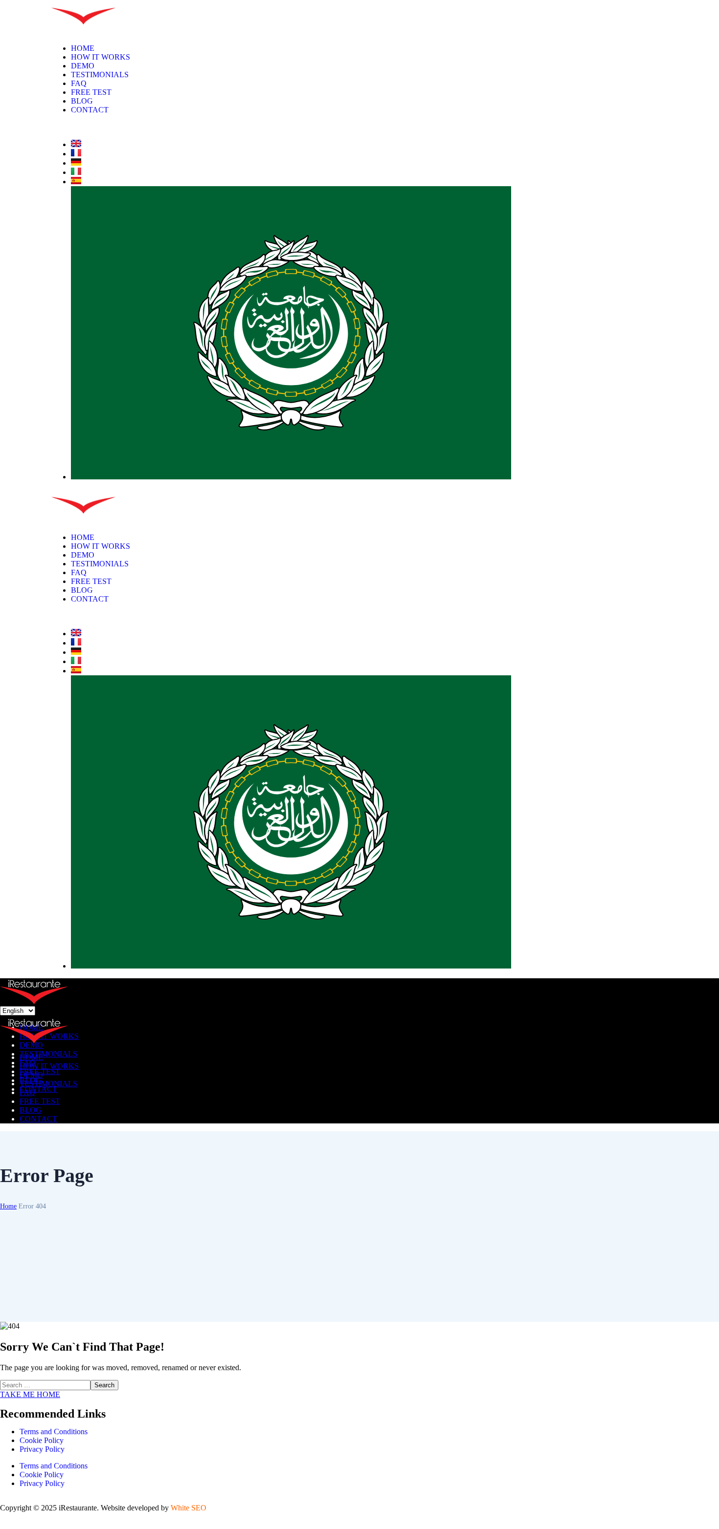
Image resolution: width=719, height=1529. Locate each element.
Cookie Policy (42, 1440)
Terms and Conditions (54, 1431)
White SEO (188, 1508)
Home (8, 1206)
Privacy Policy (42, 1449)
